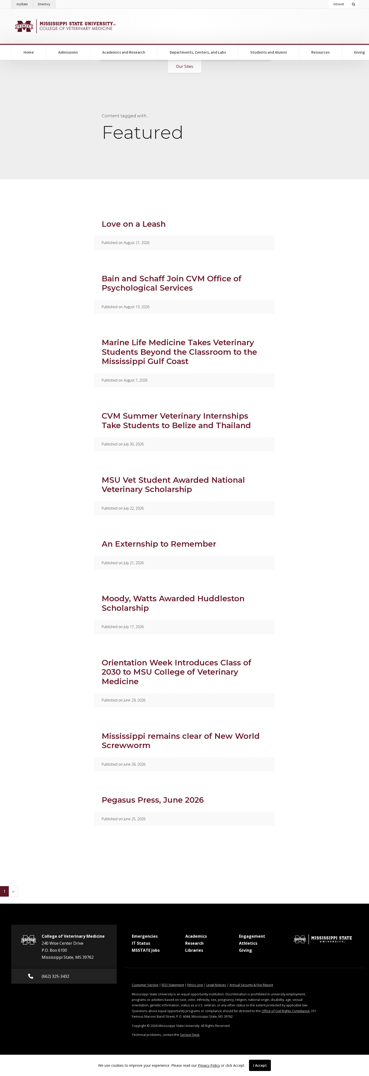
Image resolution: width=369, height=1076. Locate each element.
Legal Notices (216, 985)
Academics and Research (123, 52)
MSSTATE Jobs (146, 950)
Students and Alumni (268, 52)
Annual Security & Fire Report (251, 985)
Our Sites (184, 66)
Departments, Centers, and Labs (198, 52)
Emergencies (145, 936)
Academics (196, 936)
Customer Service (145, 985)
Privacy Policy (209, 1065)
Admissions (68, 52)
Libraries (194, 950)
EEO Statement (173, 985)
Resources (320, 52)
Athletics (248, 943)
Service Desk (190, 1034)
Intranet (338, 4)
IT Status (141, 943)
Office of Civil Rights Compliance (286, 1011)
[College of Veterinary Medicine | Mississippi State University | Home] (64, 26)
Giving (245, 950)
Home (29, 52)
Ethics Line (195, 985)
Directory (46, 4)
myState (25, 4)
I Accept (260, 1065)
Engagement (252, 936)
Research (194, 943)
